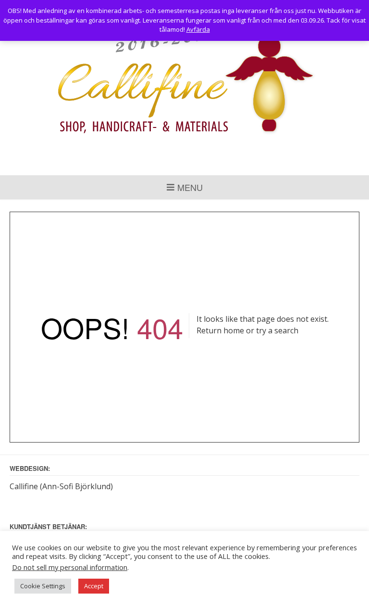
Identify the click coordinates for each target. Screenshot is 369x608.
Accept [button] (93, 586)
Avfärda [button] (198, 29)
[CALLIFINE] (184, 83)
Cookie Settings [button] (42, 586)
